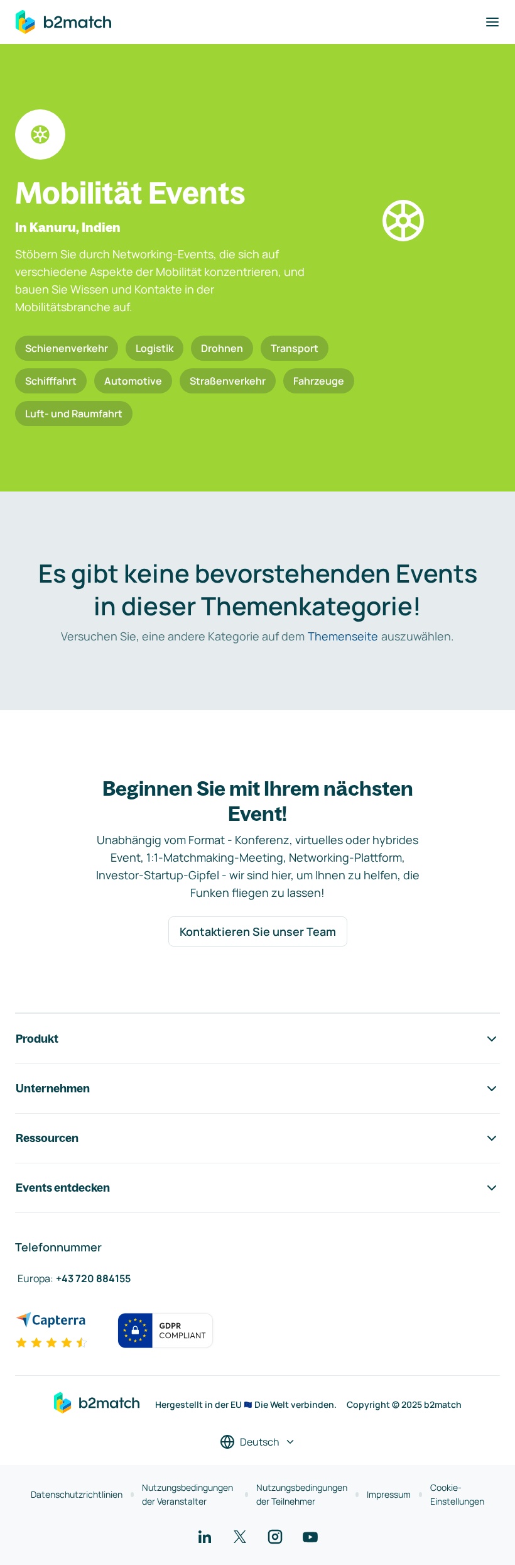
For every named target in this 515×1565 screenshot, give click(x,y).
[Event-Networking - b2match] (63, 22)
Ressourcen (47, 1138)
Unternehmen (53, 1088)
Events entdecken (63, 1187)
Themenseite (343, 636)
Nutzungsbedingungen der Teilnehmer (301, 1494)
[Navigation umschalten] (492, 22)
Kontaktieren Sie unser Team (258, 931)
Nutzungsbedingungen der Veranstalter (187, 1494)
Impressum (389, 1494)
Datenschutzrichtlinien (76, 1494)
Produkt (37, 1038)
